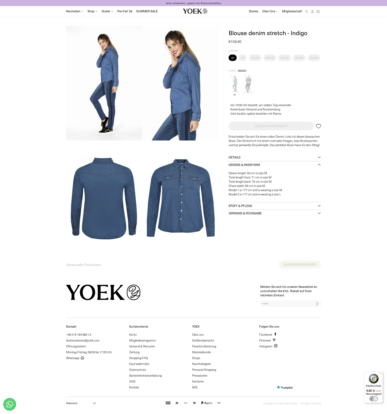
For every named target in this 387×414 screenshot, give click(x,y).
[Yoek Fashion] (195, 11)
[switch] (374, 398)
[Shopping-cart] (318, 11)
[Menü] (380, 374)
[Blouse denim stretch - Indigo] (235, 84)
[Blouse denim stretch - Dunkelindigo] (248, 84)
